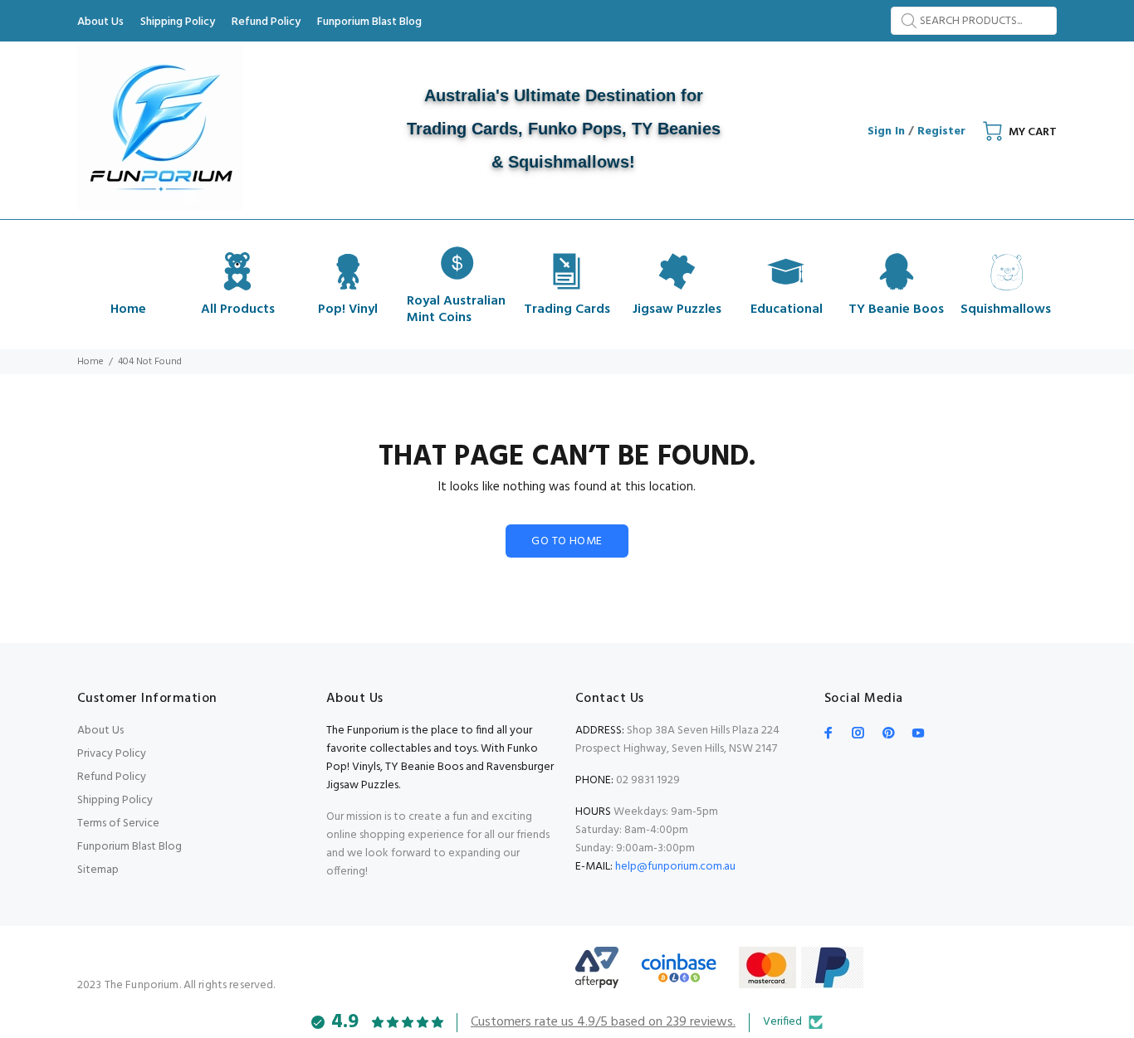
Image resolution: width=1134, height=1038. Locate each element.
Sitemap (98, 870)
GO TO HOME (566, 541)
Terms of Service (118, 823)
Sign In (886, 131)
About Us (100, 730)
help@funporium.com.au (674, 866)
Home (90, 361)
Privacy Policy (111, 753)
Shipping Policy (115, 800)
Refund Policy (111, 777)
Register (941, 131)
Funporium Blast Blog (129, 846)
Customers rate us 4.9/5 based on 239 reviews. (603, 1022)
